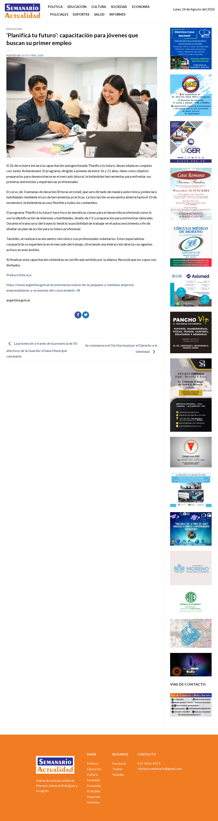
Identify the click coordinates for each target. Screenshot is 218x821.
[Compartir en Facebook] (78, 315)
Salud (99, 14)
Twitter (117, 769)
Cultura (98, 7)
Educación (77, 7)
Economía (140, 7)
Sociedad (119, 7)
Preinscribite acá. (19, 275)
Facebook (119, 763)
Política (55, 7)
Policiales (59, 14)
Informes (117, 14)
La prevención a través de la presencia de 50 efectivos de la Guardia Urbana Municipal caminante (41, 349)
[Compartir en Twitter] (85, 315)
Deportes (81, 14)
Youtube (118, 774)
